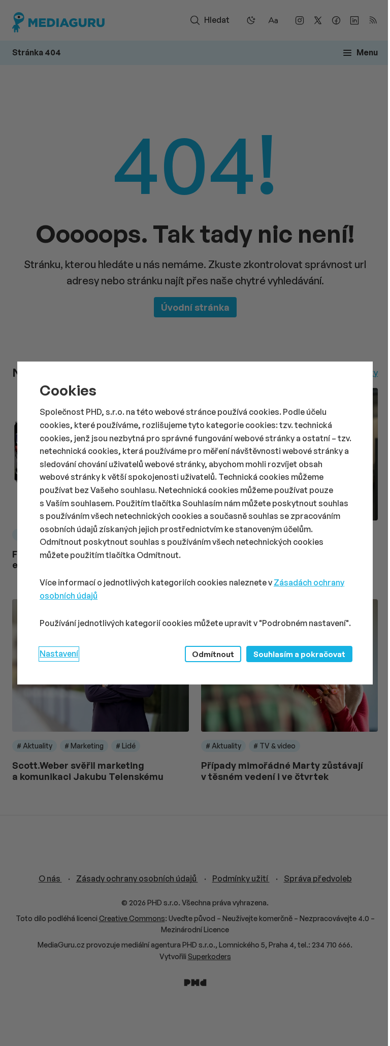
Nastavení (59, 653)
